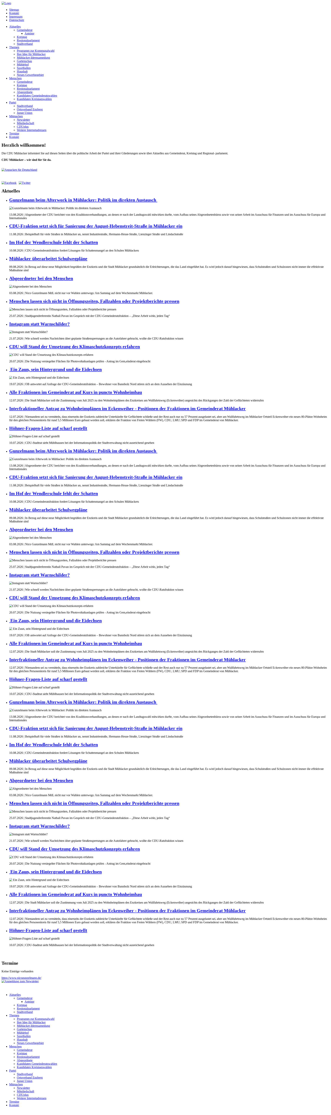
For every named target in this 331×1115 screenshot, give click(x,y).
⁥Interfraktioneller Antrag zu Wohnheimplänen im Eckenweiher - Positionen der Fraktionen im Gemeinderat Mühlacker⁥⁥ (127, 408)
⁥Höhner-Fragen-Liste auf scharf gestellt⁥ (48, 428)
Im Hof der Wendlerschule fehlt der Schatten (53, 242)
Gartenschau (24, 61)
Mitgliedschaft (25, 123)
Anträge (29, 33)
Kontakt (14, 13)
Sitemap (14, 9)
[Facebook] (9, 182)
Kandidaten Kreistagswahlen (34, 99)
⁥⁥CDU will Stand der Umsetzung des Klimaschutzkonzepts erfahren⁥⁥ (74, 346)
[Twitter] (24, 182)
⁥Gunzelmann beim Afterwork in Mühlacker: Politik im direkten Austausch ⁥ (83, 199)
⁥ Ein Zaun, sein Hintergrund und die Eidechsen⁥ (55, 369)
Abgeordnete (25, 92)
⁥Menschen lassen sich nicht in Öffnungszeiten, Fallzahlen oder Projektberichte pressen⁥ (94, 301)
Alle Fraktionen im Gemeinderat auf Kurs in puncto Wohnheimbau (75, 392)
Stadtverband (25, 43)
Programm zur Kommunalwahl (35, 50)
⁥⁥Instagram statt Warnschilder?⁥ (39, 324)
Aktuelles (15, 26)
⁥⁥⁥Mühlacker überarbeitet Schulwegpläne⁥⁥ (48, 258)
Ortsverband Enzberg (30, 109)
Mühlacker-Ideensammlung (33, 57)
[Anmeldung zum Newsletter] (20, 981)
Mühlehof (23, 64)
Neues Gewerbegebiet (30, 74)
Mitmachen (16, 116)
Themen (14, 47)
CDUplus (23, 126)
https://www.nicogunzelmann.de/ (21, 977)
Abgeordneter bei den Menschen (41, 278)
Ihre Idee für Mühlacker (31, 54)
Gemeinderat (24, 30)
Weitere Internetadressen (31, 130)
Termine (14, 133)
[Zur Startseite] (6, 3)
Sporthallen (24, 68)
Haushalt (22, 71)
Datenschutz (16, 20)
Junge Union (24, 112)
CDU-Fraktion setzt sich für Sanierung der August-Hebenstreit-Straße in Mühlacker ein (95, 226)
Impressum (15, 16)
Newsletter (23, 119)
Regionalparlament (28, 40)
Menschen (15, 78)
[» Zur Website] (19, 169)
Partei (12, 102)
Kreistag (22, 37)
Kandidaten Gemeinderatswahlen (37, 95)
